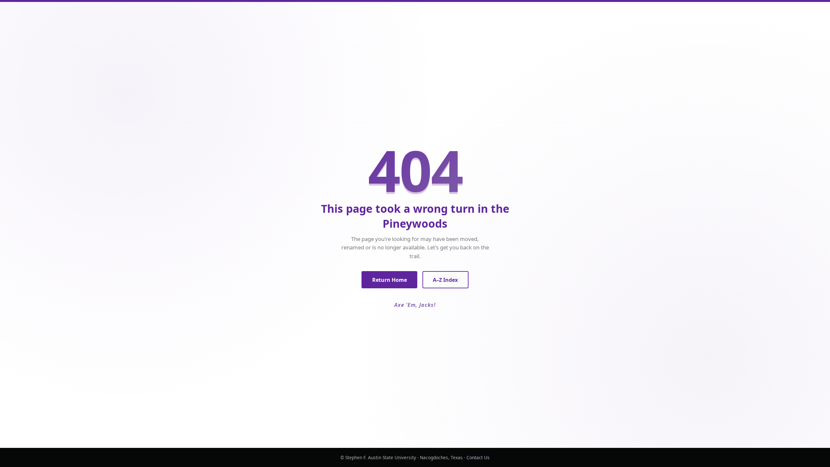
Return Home (389, 279)
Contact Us (478, 457)
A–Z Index (445, 279)
